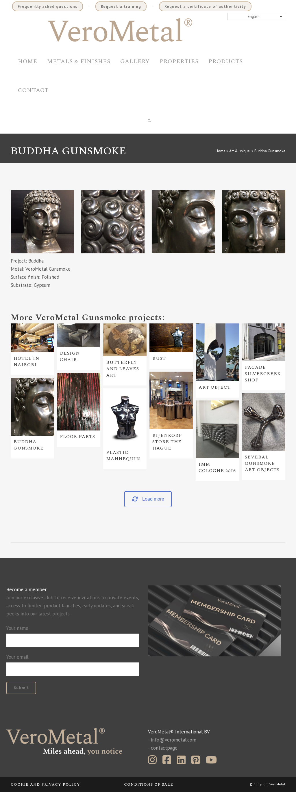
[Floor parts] (78, 401)
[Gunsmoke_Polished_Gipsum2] (253, 221)
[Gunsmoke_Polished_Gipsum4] (113, 221)
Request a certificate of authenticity (205, 6)
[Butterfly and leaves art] (125, 339)
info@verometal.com (173, 740)
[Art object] (217, 352)
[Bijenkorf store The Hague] (171, 400)
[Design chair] (78, 335)
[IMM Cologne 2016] (217, 429)
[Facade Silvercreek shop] (263, 342)
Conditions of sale (148, 784)
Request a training (121, 6)
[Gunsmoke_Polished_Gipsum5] (42, 221)
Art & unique (239, 151)
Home (220, 151)
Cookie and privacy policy (45, 784)
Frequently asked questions (47, 6)
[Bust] (171, 337)
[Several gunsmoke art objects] (263, 422)
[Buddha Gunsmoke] (32, 407)
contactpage (164, 748)
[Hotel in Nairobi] (32, 337)
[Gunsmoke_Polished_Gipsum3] (183, 221)
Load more (153, 499)
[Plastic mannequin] (125, 417)
